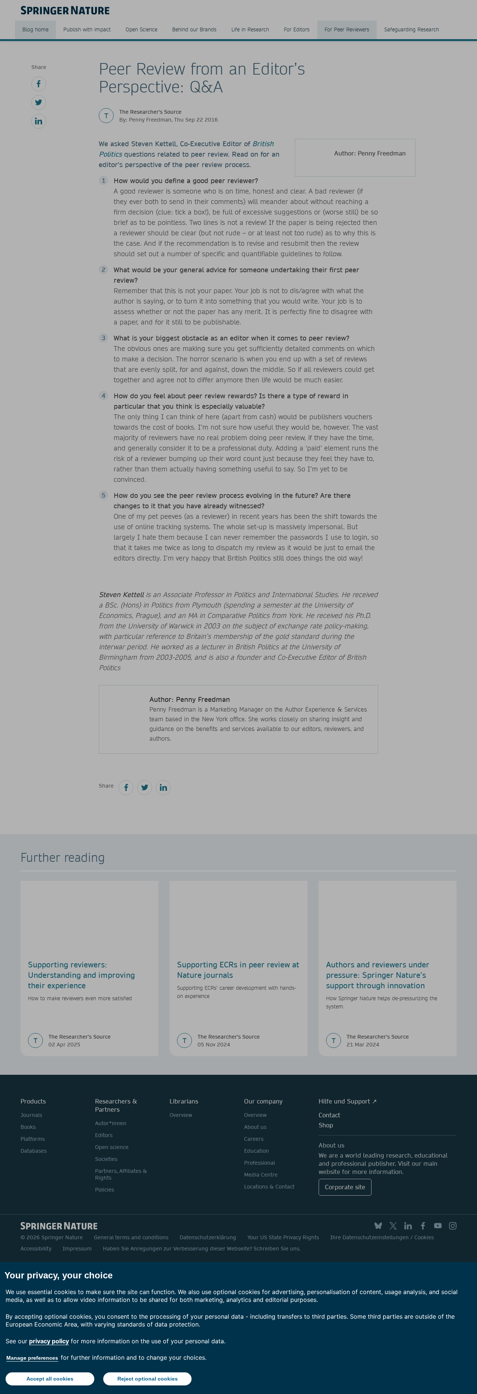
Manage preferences (32, 1358)
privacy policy (49, 1341)
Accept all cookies (49, 1379)
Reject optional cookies (147, 1379)
